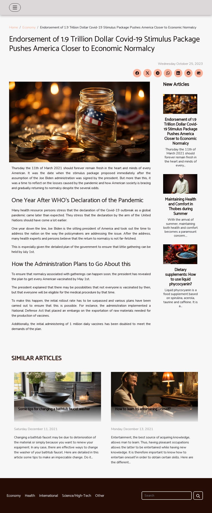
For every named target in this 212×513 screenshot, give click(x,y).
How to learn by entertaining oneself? (143, 409)
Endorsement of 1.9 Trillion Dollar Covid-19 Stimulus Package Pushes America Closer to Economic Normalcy (180, 131)
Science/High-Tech (76, 496)
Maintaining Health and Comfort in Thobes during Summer (180, 206)
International (48, 496)
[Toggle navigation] (15, 7)
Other (99, 496)
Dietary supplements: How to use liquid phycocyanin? (180, 277)
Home (13, 27)
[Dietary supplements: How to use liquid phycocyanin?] (180, 254)
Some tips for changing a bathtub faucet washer (54, 409)
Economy (29, 27)
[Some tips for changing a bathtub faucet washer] (57, 396)
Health (30, 496)
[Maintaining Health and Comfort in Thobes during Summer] (180, 184)
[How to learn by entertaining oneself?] (154, 396)
